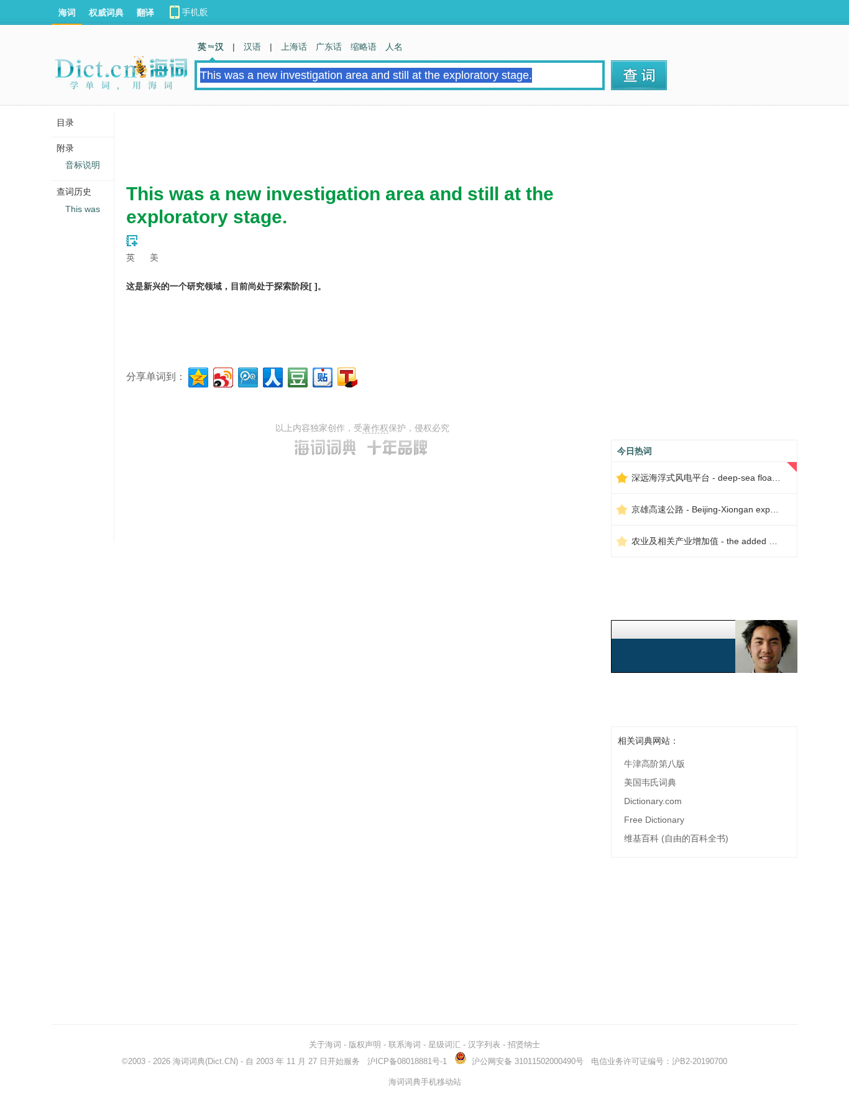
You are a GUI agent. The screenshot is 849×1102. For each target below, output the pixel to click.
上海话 (294, 47)
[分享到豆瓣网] (296, 375)
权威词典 (106, 12)
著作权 (375, 428)
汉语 (252, 47)
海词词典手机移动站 (424, 1081)
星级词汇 (444, 1044)
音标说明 (82, 165)
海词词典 (189, 1061)
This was (82, 209)
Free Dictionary (654, 820)
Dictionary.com (653, 801)
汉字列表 (484, 1044)
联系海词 (404, 1044)
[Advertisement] (352, 140)
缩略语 (364, 47)
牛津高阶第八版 (654, 764)
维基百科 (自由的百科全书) (676, 838)
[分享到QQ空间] (197, 375)
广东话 (329, 47)
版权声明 (365, 1044)
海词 (67, 12)
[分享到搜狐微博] (346, 375)
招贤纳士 (524, 1044)
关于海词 (325, 1044)
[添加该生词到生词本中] (131, 240)
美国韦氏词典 (650, 782)
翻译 (145, 12)
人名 (394, 47)
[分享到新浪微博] (222, 375)
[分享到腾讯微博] (247, 375)
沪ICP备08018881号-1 (407, 1061)
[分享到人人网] (271, 375)
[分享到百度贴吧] (321, 375)
